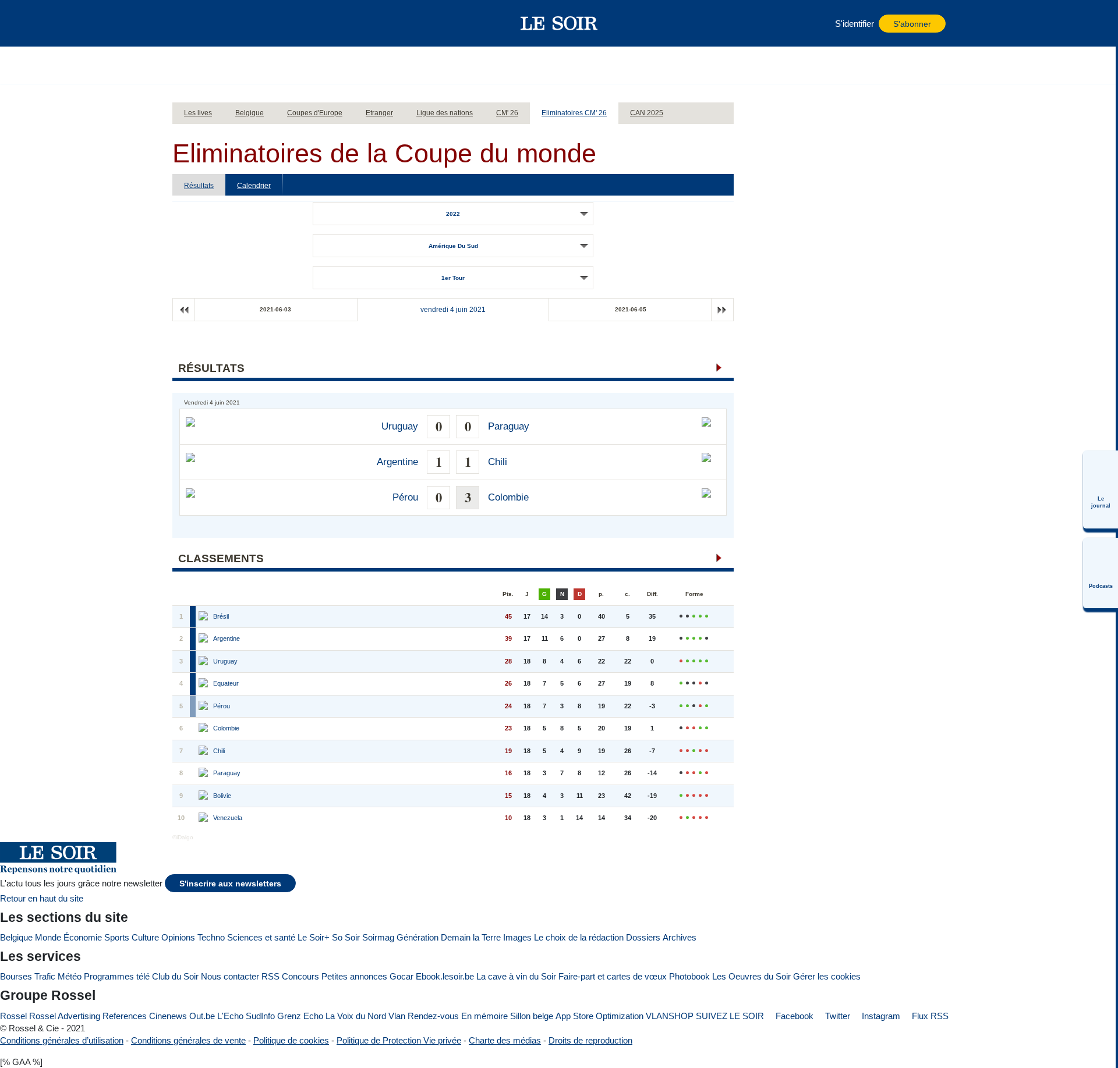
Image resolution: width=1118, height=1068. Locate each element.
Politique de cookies (291, 1040)
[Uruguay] (204, 662)
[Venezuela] (204, 818)
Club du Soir (175, 976)
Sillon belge (531, 1016)
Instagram (879, 1016)
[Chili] (204, 751)
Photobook (689, 976)
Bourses (16, 976)
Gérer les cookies (827, 976)
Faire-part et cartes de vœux (612, 976)
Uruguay (399, 426)
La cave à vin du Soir (516, 976)
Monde (48, 937)
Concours (300, 976)
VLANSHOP (670, 1016)
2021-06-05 (630, 309)
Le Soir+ (314, 937)
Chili (497, 461)
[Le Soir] (559, 23)
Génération (417, 937)
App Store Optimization (599, 1016)
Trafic (44, 976)
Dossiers (643, 937)
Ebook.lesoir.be (445, 976)
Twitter (836, 1016)
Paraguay (508, 426)
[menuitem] (1100, 489)
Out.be (202, 1016)
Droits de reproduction (590, 1040)
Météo (70, 976)
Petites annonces (354, 976)
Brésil (221, 616)
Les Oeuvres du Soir (751, 976)
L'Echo (230, 1016)
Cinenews (168, 1016)
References (124, 1016)
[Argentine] (204, 639)
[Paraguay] (204, 773)
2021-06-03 (275, 309)
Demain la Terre (471, 937)
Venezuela (227, 817)
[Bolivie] (204, 796)
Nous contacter (230, 976)
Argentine (397, 461)
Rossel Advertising (64, 1016)
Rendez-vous (433, 1016)
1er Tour (453, 278)
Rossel (13, 1016)
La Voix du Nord (356, 1016)
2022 (453, 214)
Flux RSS (929, 1016)
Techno (211, 937)
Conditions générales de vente (188, 1040)
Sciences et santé (261, 937)
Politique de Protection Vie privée (399, 1040)
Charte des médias (505, 1040)
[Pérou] (204, 707)
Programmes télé (117, 976)
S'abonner (912, 24)
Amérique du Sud (453, 246)
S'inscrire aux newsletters (230, 883)
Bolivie (222, 795)
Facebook (793, 1016)
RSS (270, 976)
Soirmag (378, 937)
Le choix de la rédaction (579, 937)
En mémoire (484, 1016)
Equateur (226, 683)
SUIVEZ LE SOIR (730, 1016)
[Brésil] (204, 617)
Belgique (16, 937)
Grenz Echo (300, 1016)
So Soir (346, 937)
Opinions (178, 937)
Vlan (396, 1016)
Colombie (508, 497)
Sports (116, 937)
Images (517, 937)
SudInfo (260, 1016)
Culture (145, 937)
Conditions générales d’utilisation (61, 1040)
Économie (82, 937)
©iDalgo (182, 837)
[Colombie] (204, 729)
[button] (186, 23)
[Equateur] (204, 684)
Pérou (405, 497)
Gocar (401, 976)
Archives (679, 937)
